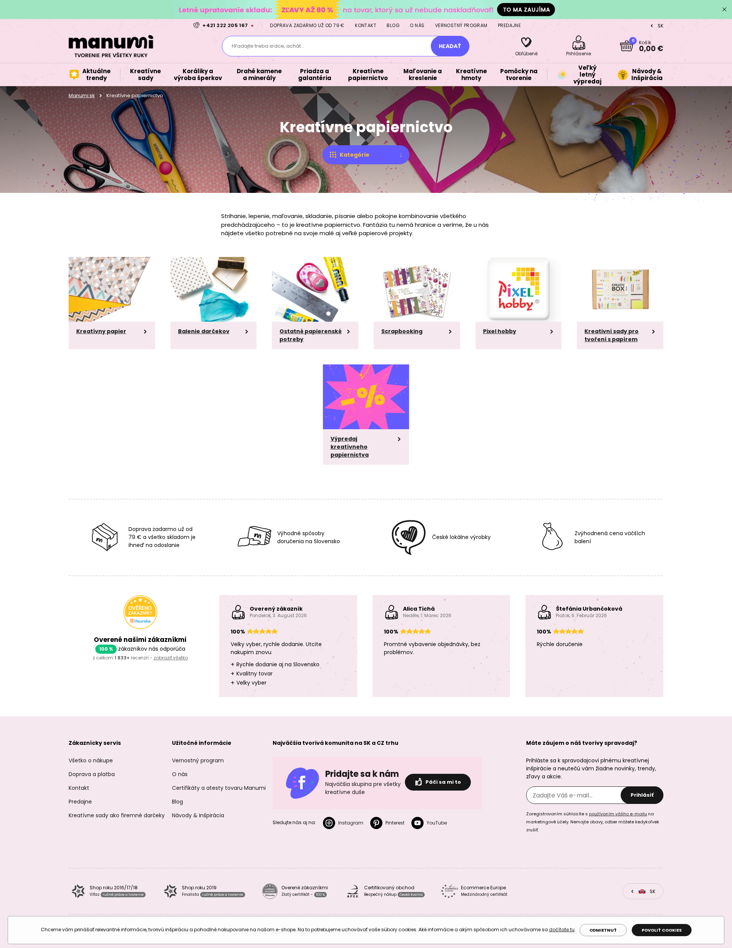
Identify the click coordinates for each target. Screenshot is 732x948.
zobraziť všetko (171, 657)
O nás (417, 25)
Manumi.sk (82, 95)
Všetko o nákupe (91, 760)
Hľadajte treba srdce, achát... (268, 46)
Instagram (350, 823)
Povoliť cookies (662, 930)
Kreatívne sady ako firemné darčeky (117, 815)
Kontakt (365, 25)
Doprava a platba (92, 774)
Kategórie (354, 155)
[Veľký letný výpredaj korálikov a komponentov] (366, 9)
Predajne (509, 25)
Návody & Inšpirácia (198, 815)
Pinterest (395, 823)
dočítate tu (562, 929)
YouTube (437, 823)
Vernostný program (461, 25)
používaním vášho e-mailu (618, 814)
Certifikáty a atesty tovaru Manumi (219, 788)
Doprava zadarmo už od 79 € (307, 25)
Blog (393, 25)
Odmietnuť (603, 930)
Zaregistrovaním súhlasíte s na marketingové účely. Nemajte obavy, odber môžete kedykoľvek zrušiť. (592, 822)
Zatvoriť (724, 9)
